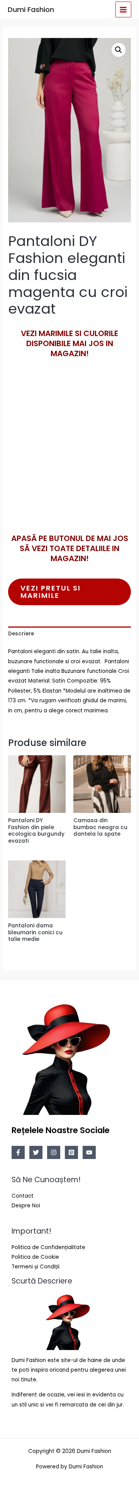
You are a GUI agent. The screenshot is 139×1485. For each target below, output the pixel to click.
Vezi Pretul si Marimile (50, 591)
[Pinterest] (71, 1152)
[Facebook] (18, 1152)
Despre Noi (26, 1205)
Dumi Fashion (31, 9)
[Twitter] (35, 1152)
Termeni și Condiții (35, 1266)
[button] (118, 50)
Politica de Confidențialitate (48, 1247)
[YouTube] (89, 1152)
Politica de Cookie (35, 1257)
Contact (23, 1196)
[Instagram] (53, 1152)
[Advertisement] (69, 458)
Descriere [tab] (21, 633)
